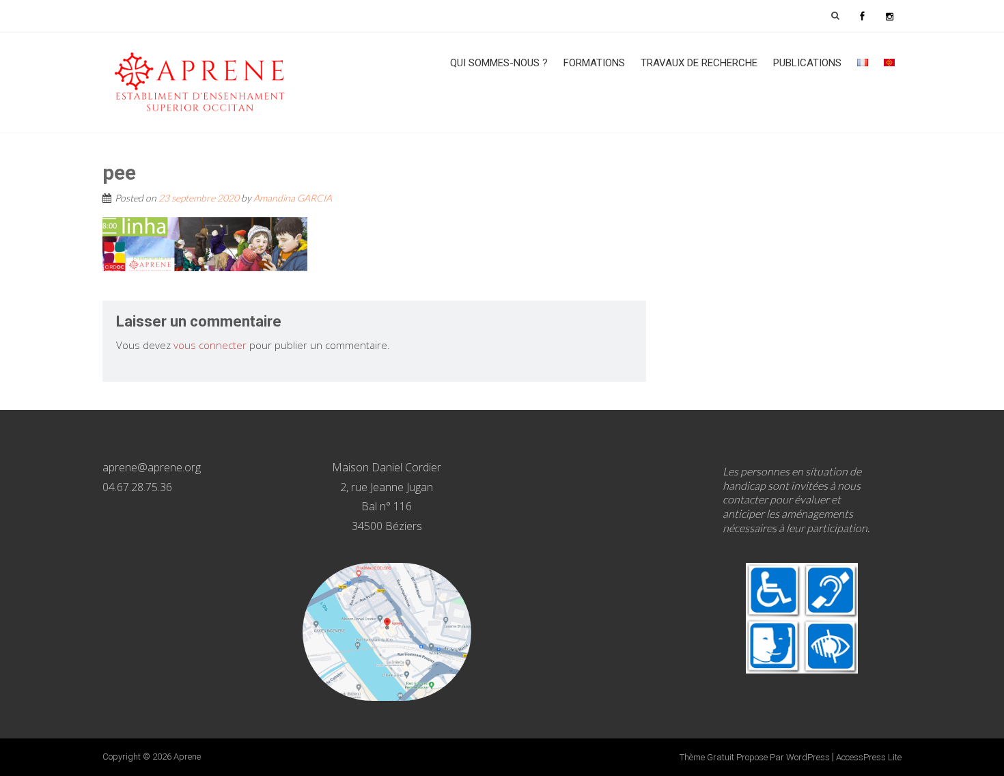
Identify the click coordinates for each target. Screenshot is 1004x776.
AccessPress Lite (869, 757)
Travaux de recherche (699, 63)
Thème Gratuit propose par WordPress (755, 757)
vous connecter (210, 345)
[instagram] (889, 15)
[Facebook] (862, 15)
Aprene (187, 756)
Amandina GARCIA (292, 198)
